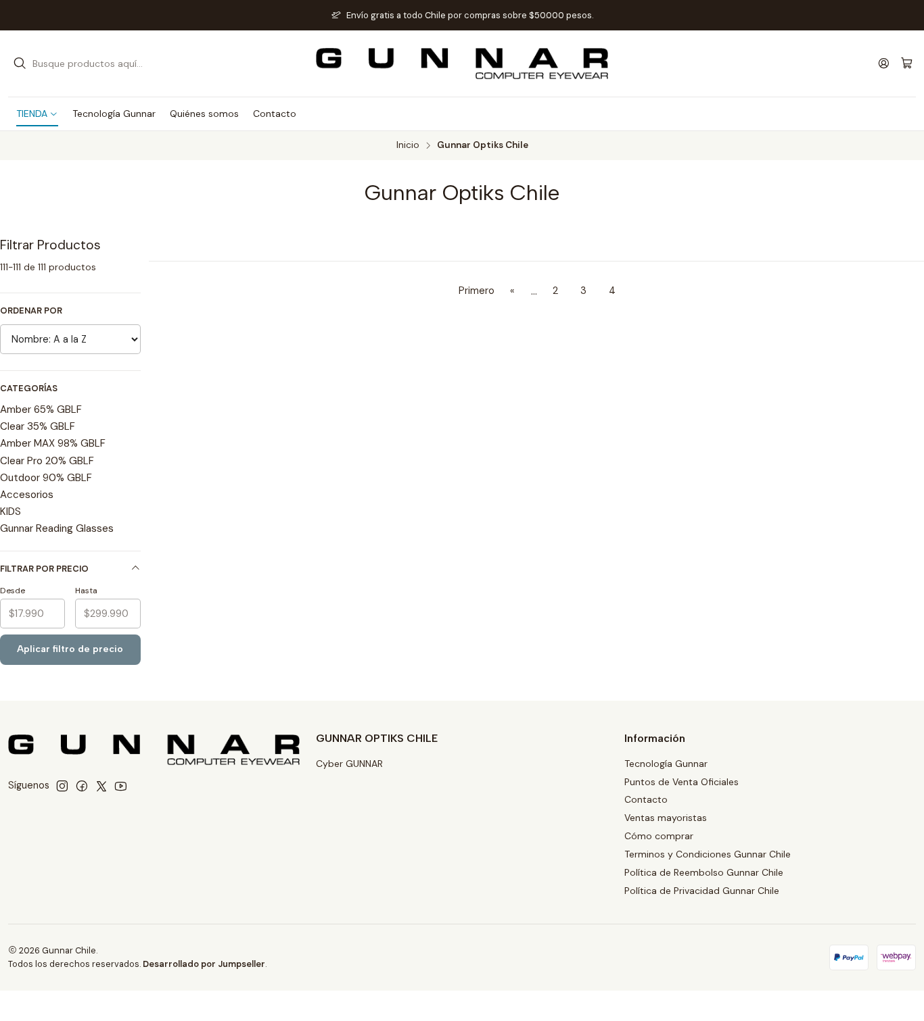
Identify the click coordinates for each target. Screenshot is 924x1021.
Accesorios (26, 494)
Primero (476, 290)
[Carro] (907, 64)
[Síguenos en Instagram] (62, 786)
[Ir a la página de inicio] (461, 63)
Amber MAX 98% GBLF (53, 443)
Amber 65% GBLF (41, 409)
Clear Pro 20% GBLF (47, 461)
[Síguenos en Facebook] (82, 786)
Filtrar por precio (44, 568)
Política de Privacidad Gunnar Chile (701, 891)
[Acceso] (884, 63)
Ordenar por (31, 310)
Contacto (646, 799)
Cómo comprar (658, 836)
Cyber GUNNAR (349, 763)
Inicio (407, 145)
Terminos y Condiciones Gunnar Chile (707, 854)
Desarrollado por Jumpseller (204, 964)
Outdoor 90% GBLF (46, 477)
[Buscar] (19, 63)
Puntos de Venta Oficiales (681, 782)
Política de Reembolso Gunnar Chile (703, 872)
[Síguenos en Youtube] (120, 786)
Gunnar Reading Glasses (57, 528)
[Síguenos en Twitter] (101, 786)
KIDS (10, 511)
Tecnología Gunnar (666, 763)
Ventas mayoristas (665, 818)
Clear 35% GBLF (37, 426)
